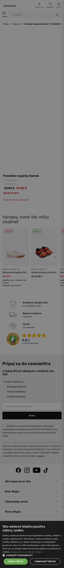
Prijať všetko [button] (15, 561)
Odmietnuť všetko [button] (45, 561)
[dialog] (32, 284)
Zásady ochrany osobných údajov (26, 551)
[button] (32, 555)
